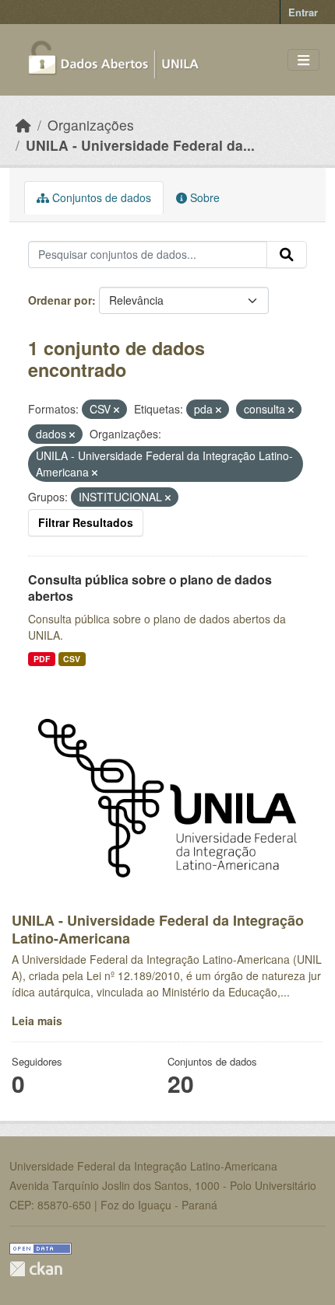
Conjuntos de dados (100, 197)
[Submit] (286, 255)
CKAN (35, 1269)
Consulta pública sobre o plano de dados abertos (150, 588)
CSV (71, 659)
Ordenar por (60, 300)
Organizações (91, 124)
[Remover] (116, 409)
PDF (42, 659)
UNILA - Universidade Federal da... (140, 145)
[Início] (23, 124)
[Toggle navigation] (303, 60)
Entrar (303, 12)
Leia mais (37, 1020)
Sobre (203, 197)
